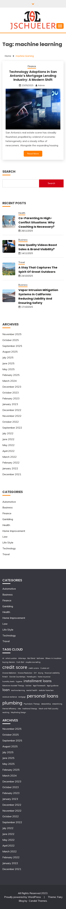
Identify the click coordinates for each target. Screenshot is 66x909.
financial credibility (52, 673)
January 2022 (10, 468)
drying (40, 673)
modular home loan (46, 690)
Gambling (7, 519)
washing (5, 712)
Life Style (7, 542)
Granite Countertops (17, 677)
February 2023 (11, 398)
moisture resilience (9, 697)
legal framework (39, 685)
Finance (32, 66)
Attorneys (22, 658)
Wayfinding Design (18, 712)
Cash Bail (20, 662)
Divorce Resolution (25, 673)
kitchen (29, 685)
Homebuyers (31, 677)
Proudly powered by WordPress (22, 897)
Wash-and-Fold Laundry (48, 708)
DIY (35, 673)
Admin (41, 85)
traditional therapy (29, 708)
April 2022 (8, 451)
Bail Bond (31, 658)
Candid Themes (38, 900)
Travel (21, 262)
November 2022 (11, 415)
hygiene (19, 681)
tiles (19, 708)
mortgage (21, 697)
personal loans (42, 696)
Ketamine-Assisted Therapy (13, 685)
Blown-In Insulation (53, 658)
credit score (14, 667)
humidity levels (8, 681)
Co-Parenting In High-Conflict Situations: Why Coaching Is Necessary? (36, 222)
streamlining (57, 704)
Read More (33, 153)
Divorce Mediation (9, 673)
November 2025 (11, 334)
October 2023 (10, 392)
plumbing (12, 703)
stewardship (46, 704)
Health (21, 213)
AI (3, 658)
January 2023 (10, 404)
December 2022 (11, 410)
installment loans (38, 681)
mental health (31, 690)
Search (51, 183)
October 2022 (10, 421)
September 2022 (12, 427)
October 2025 (10, 340)
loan (6, 690)
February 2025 (11, 375)
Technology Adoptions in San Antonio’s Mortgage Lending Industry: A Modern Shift (33, 75)
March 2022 (9, 456)
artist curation (11, 658)
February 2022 (11, 462)
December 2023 (11, 386)
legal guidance (52, 685)
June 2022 (8, 439)
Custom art (44, 668)
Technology (9, 548)
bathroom (40, 658)
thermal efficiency (9, 708)
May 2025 (8, 369)
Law (5, 536)
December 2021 (11, 474)
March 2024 (9, 380)
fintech (5, 677)
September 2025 (12, 345)
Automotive (9, 501)
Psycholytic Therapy (32, 704)
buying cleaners (8, 662)
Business (23, 239)
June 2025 (8, 363)
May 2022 (8, 445)
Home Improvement (13, 530)
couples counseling (33, 662)
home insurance (44, 677)
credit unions (34, 668)
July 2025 (7, 357)
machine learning (18, 690)
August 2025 (10, 351)
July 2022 (7, 433)
